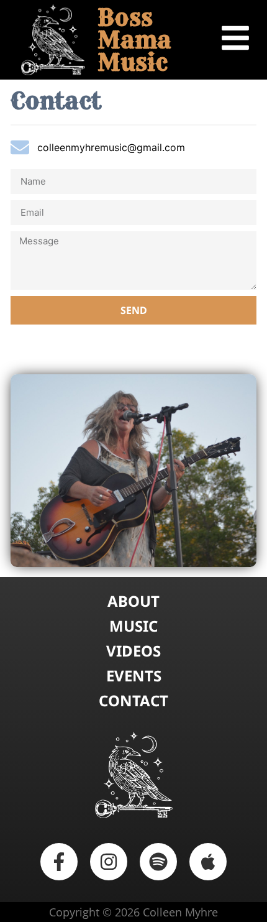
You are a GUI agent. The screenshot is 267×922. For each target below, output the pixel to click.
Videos (133, 651)
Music (133, 626)
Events (133, 676)
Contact (133, 700)
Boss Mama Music (134, 39)
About (133, 601)
